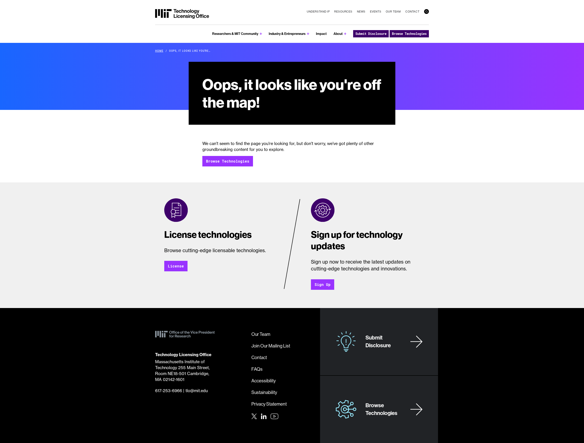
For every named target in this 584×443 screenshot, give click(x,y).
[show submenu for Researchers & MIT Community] (261, 34)
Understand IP (318, 11)
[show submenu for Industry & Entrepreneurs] (308, 34)
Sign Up (323, 284)
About (338, 33)
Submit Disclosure (370, 33)
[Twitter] (254, 416)
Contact (412, 11)
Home (159, 51)
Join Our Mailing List (270, 346)
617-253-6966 (168, 390)
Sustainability (264, 392)
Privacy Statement (269, 404)
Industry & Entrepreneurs (287, 33)
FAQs (257, 369)
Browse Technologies (409, 33)
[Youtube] (274, 416)
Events (375, 11)
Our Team (393, 11)
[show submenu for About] (345, 34)
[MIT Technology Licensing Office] (182, 14)
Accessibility (263, 380)
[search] (426, 11)
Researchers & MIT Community (235, 33)
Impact (321, 33)
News (361, 11)
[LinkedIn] (263, 416)
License (176, 266)
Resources (343, 11)
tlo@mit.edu (196, 390)
